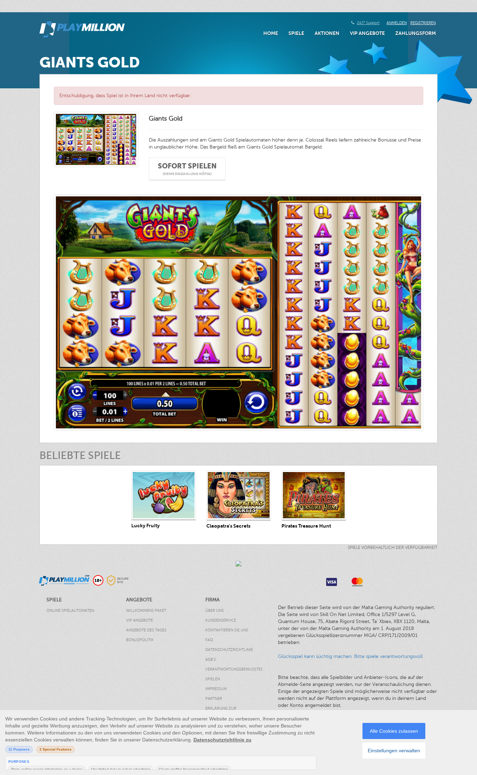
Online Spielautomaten (70, 610)
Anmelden (397, 23)
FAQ (209, 640)
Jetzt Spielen (163, 495)
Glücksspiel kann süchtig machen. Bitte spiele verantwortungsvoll (350, 656)
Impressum (216, 689)
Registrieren (423, 23)
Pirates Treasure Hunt (306, 526)
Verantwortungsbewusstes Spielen (234, 674)
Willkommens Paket (146, 610)
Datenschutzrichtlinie (229, 649)
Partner (213, 698)
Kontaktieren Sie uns (226, 630)
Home (270, 33)
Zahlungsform (415, 33)
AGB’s (210, 659)
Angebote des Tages (146, 630)
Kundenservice (220, 620)
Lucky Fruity (145, 525)
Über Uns (214, 610)
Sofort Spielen (187, 169)
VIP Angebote (367, 33)
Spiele (296, 33)
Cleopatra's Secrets (228, 526)
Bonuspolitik (140, 640)
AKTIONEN (327, 33)
